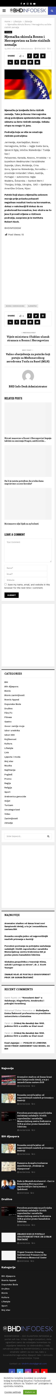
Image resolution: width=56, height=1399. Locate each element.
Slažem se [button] (30, 1392)
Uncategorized (12, 809)
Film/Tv (8, 713)
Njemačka (32, 306)
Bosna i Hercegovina (15, 306)
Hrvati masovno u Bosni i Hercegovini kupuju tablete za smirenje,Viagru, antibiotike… (27, 439)
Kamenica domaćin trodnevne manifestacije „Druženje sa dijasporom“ (32, 1166)
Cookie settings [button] (12, 1392)
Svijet (7, 801)
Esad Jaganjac (11, 1043)
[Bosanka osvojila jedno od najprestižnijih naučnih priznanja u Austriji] (8, 1098)
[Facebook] (12, 1372)
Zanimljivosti (11, 818)
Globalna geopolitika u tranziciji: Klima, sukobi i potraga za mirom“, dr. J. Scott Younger (25, 965)
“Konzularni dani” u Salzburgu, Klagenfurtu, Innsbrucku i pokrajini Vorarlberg (24, 1000)
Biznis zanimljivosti (14, 695)
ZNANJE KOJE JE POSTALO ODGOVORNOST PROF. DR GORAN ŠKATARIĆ (34, 1237)
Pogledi (8, 774)
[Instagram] (28, 1372)
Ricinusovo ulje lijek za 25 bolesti (21, 523)
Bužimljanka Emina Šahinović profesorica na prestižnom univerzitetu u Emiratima (27, 1013)
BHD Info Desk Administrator (20, 49)
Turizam (8, 805)
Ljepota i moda (12, 757)
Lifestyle (8, 748)
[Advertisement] (28, 268)
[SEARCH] (48, 836)
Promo (7, 779)
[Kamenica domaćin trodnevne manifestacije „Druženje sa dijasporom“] (8, 1166)
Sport (7, 792)
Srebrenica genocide (15, 796)
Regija (7, 783)
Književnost (10, 739)
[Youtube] (44, 1372)
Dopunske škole (12, 704)
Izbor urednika (12, 730)
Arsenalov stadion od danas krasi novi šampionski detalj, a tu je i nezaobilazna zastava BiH (25, 926)
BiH (6, 682)
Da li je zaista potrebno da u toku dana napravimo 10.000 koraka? (23, 482)
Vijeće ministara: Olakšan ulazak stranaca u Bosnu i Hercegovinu (28, 338)
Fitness (8, 717)
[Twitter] (20, 1372)
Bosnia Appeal (11, 699)
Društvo (8, 708)
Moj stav (8, 761)
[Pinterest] (36, 1372)
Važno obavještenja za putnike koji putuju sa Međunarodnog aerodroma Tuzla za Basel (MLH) (28, 357)
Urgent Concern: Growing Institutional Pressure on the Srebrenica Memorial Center (32, 1255)
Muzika (8, 765)
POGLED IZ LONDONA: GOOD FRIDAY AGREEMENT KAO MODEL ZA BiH (27, 1046)
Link (6, 752)
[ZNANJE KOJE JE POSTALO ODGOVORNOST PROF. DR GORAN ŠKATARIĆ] (8, 1237)
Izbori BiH (9, 735)
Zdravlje (8, 32)
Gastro (7, 721)
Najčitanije (9, 770)
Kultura (8, 743)
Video (7, 814)
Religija (8, 787)
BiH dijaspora (11, 686)
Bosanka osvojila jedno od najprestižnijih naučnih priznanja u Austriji (35, 1097)
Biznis (7, 691)
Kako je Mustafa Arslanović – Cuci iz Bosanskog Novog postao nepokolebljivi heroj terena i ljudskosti (35, 1185)
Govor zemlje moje (14, 726)
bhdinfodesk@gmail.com (34, 1363)
